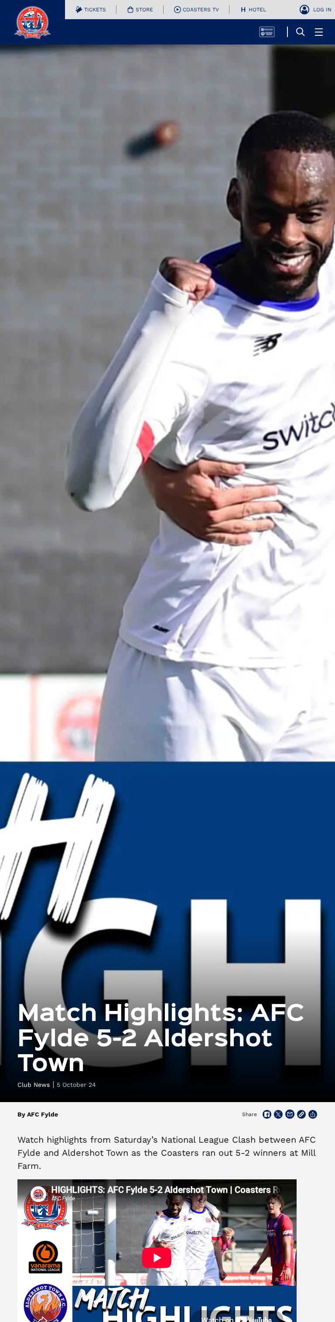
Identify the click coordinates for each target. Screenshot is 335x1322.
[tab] (90, 9)
